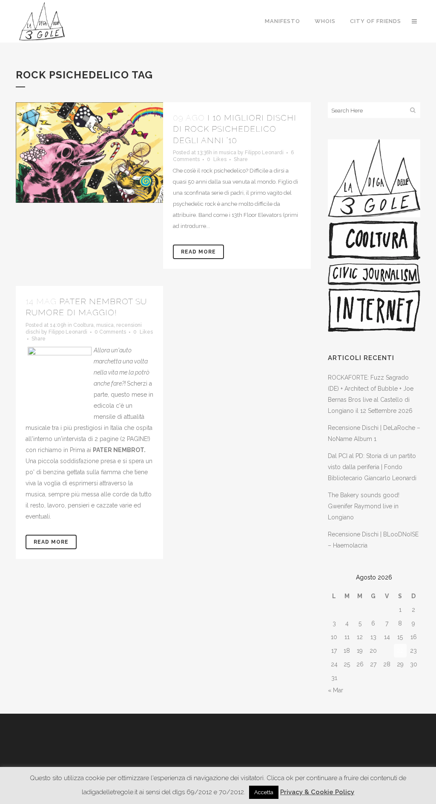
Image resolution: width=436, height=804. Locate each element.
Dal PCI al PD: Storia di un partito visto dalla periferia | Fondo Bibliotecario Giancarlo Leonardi (372, 466)
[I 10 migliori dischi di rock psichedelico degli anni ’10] (89, 152)
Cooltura (83, 325)
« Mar (335, 690)
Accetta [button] (263, 792)
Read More (198, 252)
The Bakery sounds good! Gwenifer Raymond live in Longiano (363, 506)
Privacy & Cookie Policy (317, 792)
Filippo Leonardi (264, 153)
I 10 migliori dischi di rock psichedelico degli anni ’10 (234, 129)
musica (227, 153)
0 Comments (110, 332)
